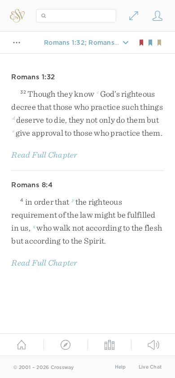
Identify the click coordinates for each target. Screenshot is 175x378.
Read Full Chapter (44, 155)
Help (120, 367)
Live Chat (150, 367)
